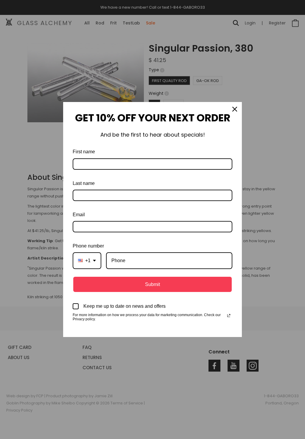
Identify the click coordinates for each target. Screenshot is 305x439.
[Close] (235, 109)
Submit (152, 284)
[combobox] (87, 260)
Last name (84, 183)
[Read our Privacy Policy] (228, 315)
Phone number (88, 245)
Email (79, 214)
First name (84, 151)
